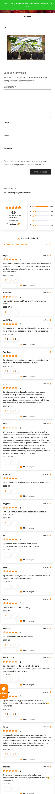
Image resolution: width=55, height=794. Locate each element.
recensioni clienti (13, 217)
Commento (10, 87)
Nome (7, 122)
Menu (28, 16)
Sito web (8, 148)
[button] (18, 238)
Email (7, 135)
